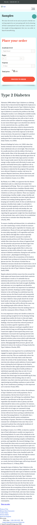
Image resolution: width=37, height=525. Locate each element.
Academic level (7, 48)
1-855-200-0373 (13, 2)
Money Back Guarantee (7, 511)
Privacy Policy (4, 515)
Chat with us (34, 17)
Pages (4, 55)
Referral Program (5, 516)
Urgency (5, 63)
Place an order (5, 504)
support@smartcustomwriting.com (13, 522)
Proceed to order (18, 79)
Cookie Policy (4, 513)
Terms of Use (4, 509)
